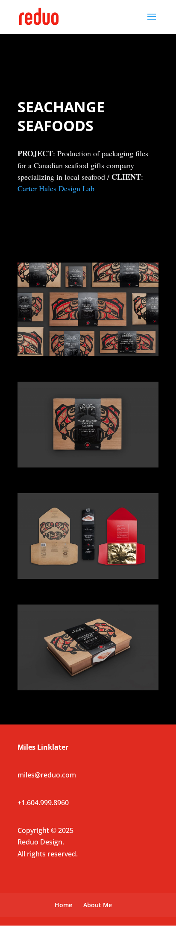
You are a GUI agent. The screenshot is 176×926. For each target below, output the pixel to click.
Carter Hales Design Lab (56, 188)
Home (63, 905)
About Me (97, 905)
